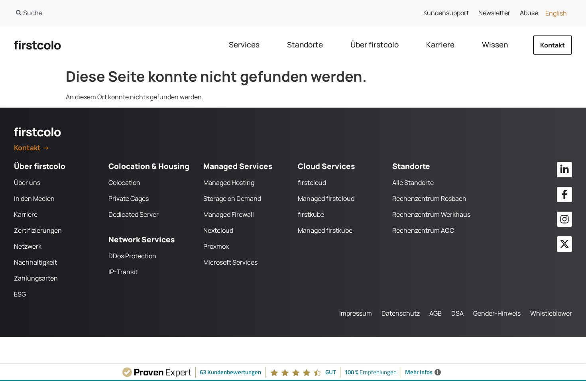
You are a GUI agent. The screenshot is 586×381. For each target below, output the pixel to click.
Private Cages (128, 198)
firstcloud (312, 182)
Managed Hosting (228, 182)
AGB (435, 313)
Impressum (355, 313)
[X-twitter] (564, 243)
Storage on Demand (232, 198)
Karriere (25, 214)
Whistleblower (551, 313)
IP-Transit (123, 271)
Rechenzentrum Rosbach (429, 198)
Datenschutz (400, 313)
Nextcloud (218, 230)
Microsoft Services (230, 262)
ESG (20, 294)
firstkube (311, 214)
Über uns (27, 182)
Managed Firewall (228, 214)
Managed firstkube (325, 230)
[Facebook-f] (564, 194)
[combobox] (145, 12)
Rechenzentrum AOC (423, 230)
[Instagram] (564, 219)
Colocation (124, 182)
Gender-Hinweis (497, 313)
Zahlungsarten (36, 278)
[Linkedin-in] (564, 169)
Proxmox (216, 246)
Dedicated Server (133, 214)
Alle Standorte (413, 182)
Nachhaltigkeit (35, 262)
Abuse (529, 12)
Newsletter (494, 12)
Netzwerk (27, 246)
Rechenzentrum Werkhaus (431, 214)
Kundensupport (446, 12)
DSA (457, 313)
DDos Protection (132, 255)
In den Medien (34, 198)
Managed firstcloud (326, 198)
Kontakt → (31, 147)
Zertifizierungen (38, 230)
